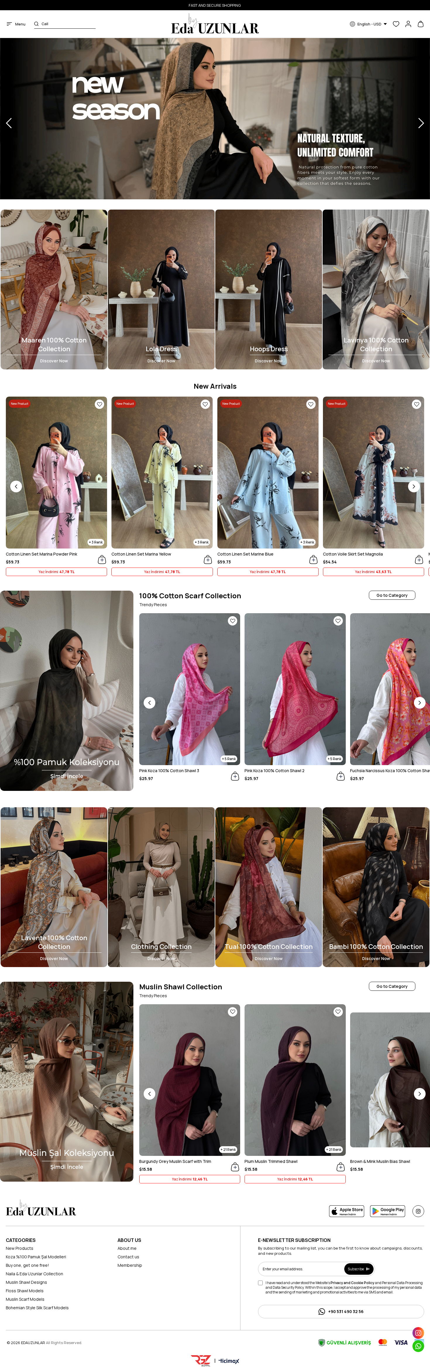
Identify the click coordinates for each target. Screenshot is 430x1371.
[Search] (36, 24)
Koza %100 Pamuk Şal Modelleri (36, 1256)
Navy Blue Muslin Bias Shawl (165, 1161)
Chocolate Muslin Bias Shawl (272, 1161)
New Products (19, 1248)
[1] (41, 1207)
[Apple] (346, 1211)
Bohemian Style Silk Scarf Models (37, 1307)
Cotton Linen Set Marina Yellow (141, 553)
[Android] (387, 1211)
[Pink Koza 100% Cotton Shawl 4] (295, 689)
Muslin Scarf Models (25, 1299)
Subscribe (356, 1269)
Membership (130, 1265)
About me (127, 1248)
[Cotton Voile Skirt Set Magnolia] (373, 473)
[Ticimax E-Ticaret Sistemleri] (229, 1362)
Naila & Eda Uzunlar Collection (34, 1273)
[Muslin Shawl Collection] (66, 1082)
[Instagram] (418, 1211)
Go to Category (392, 595)
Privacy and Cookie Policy (352, 1282)
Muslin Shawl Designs (26, 1282)
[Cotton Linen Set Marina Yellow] (162, 473)
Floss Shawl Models (25, 1290)
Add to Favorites (99, 404)
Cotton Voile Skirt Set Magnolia (353, 553)
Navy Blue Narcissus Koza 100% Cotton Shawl (183, 770)
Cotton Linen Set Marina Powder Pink (41, 553)
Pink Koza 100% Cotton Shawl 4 (275, 770)
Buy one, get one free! (27, 1265)
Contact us (128, 1256)
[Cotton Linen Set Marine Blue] (268, 473)
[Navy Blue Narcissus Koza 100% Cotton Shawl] (189, 689)
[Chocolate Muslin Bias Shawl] (295, 1080)
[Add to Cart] (102, 559)
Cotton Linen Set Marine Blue (245, 553)
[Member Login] (408, 24)
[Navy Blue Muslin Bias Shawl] (189, 1080)
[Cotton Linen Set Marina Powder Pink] (56, 473)
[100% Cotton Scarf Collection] (66, 691)
